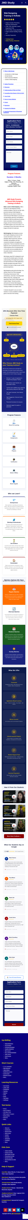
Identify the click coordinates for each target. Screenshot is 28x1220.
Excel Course (8, 1056)
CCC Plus (5, 1112)
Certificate (5, 1100)
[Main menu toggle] (21, 2)
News (6, 1142)
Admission (7, 1138)
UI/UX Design (8, 1045)
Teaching (5, 1091)
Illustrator (7, 87)
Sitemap (24, 1213)
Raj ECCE (5, 1117)
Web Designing (6, 1068)
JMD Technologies (16, 1213)
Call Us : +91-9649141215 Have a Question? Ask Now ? (14, 126)
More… (6, 1058)
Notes (4, 1096)
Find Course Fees (14, 323)
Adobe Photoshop (9, 84)
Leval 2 (12, 1114)
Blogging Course (7, 1075)
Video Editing (6, 1070)
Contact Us (7, 1129)
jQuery (6, 102)
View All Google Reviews (15, 977)
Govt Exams (6, 1085)
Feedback (7, 1140)
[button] (25, 3)
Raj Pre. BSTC (6, 1115)
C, (3, 1066)
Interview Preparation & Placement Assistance (12, 112)
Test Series (5, 1098)
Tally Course (8, 1054)
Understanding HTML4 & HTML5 (13, 90)
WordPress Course (7, 1071)
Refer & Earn (8, 1133)
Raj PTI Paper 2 (7, 1110)
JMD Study (8, 2)
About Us (7, 1128)
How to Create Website (10, 99)
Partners (7, 1136)
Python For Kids (9, 1152)
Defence (5, 1093)
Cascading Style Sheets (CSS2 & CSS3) (14, 93)
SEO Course (8, 1050)
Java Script (7, 96)
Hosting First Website (10, 108)
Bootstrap (7, 105)
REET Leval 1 (6, 1114)
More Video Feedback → (14, 836)
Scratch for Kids (9, 1157)
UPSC (4, 1094)
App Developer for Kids (10, 1159)
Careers (7, 1135)
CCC (10, 1112)
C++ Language (8, 1066)
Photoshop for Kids (9, 1156)
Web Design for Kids (9, 1154)
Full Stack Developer (10, 1047)
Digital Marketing (9, 1043)
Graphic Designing (9, 1049)
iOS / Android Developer (10, 1052)
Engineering (6, 1089)
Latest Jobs (6, 1087)
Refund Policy (8, 1131)
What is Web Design (9, 71)
